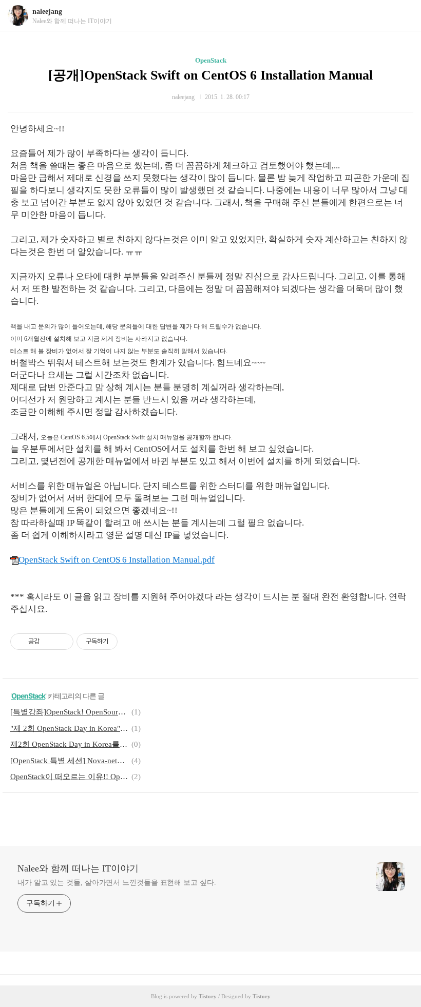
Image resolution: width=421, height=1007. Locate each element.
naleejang (47, 11)
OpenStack (210, 60)
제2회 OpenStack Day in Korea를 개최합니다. (69, 744)
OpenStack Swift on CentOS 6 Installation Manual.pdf (116, 560)
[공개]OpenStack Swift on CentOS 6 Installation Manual (210, 75)
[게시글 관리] (61, 641)
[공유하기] (49, 641)
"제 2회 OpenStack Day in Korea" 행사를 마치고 (69, 728)
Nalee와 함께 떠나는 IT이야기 (78, 868)
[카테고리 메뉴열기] (403, 16)
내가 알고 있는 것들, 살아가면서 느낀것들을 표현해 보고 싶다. (116, 882)
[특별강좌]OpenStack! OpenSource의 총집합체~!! (69, 712)
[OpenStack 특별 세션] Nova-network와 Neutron (69, 761)
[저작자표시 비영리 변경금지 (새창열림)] (131, 641)
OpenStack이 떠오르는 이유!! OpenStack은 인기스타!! (69, 776)
